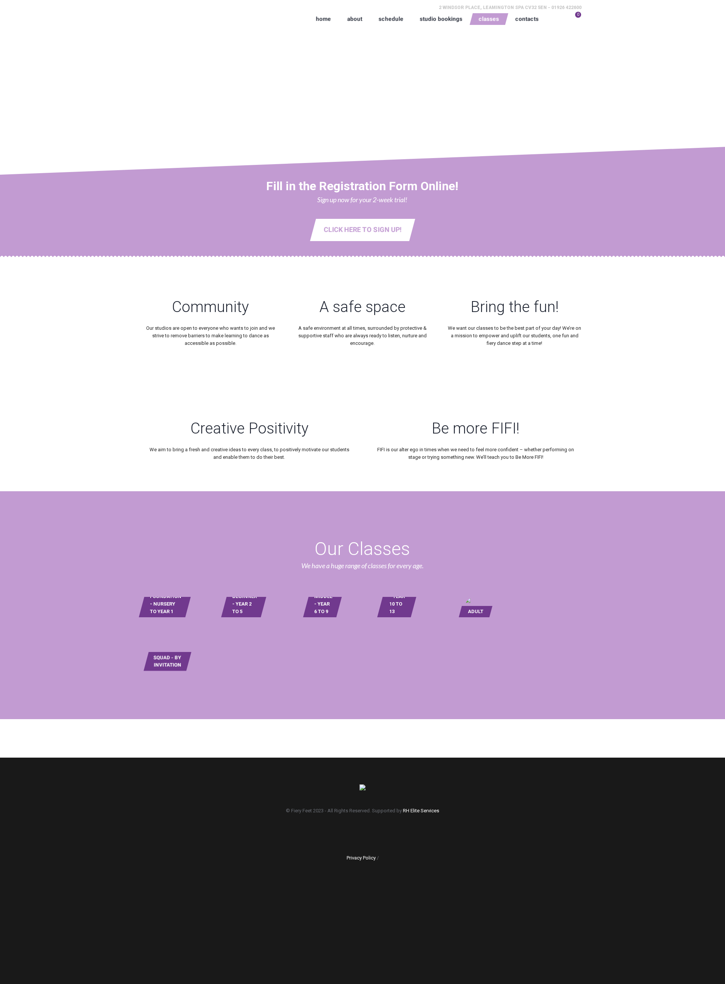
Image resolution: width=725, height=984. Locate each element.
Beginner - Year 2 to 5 (244, 603)
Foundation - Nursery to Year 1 (165, 603)
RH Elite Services (421, 810)
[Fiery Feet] (362, 788)
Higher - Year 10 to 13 (398, 600)
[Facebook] (343, 832)
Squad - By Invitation (167, 661)
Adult (475, 611)
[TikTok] (386, 832)
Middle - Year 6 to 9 (323, 603)
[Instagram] (364, 832)
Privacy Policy (361, 858)
